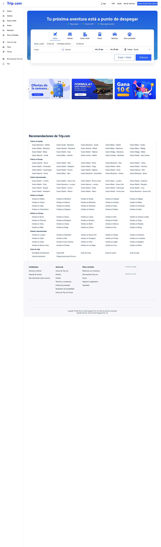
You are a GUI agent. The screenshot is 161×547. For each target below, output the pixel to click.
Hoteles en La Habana (137, 238)
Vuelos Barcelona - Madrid (41, 145)
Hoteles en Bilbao (136, 202)
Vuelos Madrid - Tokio (39, 184)
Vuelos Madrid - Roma (88, 163)
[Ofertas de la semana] (49, 89)
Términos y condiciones (63, 282)
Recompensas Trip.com (90, 274)
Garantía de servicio (35, 274)
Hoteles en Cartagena (88, 238)
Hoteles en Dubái (38, 238)
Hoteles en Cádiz (37, 206)
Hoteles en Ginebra (63, 245)
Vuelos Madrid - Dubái (88, 188)
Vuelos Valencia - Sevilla (40, 155)
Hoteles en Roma (38, 217)
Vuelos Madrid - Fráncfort (138, 166)
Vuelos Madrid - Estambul (138, 181)
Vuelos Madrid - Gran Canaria (139, 155)
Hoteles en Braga (62, 227)
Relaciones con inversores (91, 271)
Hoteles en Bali (62, 238)
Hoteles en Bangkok (137, 242)
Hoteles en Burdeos (87, 220)
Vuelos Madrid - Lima (137, 188)
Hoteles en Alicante (87, 209)
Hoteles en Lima (111, 245)
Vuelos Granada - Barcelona (114, 155)
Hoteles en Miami (136, 245)
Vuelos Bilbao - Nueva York (114, 184)
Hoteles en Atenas (63, 224)
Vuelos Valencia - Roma (40, 173)
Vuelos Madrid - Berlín (112, 166)
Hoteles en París (110, 217)
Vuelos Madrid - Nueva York (66, 181)
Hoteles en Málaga (136, 199)
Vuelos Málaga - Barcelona (114, 152)
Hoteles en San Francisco (65, 242)
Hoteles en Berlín (87, 224)
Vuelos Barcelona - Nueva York (140, 191)
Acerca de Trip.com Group (64, 292)
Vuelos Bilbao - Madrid (113, 145)
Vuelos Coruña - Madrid (89, 155)
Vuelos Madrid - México (64, 191)
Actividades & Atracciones (40, 253)
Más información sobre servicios (39, 278)
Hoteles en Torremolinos (40, 209)
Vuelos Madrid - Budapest (65, 166)
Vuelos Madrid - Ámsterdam (41, 166)
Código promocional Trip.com (66, 256)
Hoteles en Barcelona (88, 202)
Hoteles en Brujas (136, 227)
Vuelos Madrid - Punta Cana (114, 191)
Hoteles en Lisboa (87, 217)
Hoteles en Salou (111, 206)
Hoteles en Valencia (63, 202)
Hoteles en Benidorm (64, 199)
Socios (84, 278)
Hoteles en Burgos (111, 209)
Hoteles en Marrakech (64, 235)
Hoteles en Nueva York (88, 235)
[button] (3, 3)
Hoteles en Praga (136, 220)
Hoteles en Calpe (136, 209)
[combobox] (37, 49)
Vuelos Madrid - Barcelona (41, 148)
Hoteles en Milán (37, 227)
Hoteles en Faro (110, 227)
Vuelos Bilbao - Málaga (137, 148)
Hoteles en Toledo (38, 202)
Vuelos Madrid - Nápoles (89, 170)
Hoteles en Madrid (38, 199)
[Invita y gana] (135, 89)
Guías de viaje (134, 253)
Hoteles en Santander (137, 206)
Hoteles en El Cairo (111, 238)
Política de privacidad (63, 285)
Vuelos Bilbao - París (63, 173)
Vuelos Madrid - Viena (112, 170)
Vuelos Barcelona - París (113, 163)
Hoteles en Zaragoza (63, 209)
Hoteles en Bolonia (111, 224)
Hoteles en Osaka (38, 242)
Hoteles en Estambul (137, 235)
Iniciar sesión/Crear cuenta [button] (147, 3)
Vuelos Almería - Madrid (89, 148)
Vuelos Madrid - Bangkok (138, 184)
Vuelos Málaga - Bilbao (137, 152)
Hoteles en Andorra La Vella (139, 217)
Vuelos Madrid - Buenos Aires (91, 181)
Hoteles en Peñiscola (88, 206)
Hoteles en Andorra (112, 202)
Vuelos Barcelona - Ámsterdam (91, 173)
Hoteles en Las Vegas (88, 245)
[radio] (39, 44)
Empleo (58, 278)
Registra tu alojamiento (90, 282)
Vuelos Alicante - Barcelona (66, 148)
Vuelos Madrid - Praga (88, 166)
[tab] (55, 36)
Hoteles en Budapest (64, 220)
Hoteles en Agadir (111, 242)
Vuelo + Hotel (124, 57)
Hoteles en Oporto (63, 217)
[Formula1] (92, 89)
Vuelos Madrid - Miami (88, 191)
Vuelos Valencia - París (137, 170)
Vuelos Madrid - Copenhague (42, 170)
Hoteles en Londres (38, 235)
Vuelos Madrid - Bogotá (40, 188)
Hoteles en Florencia (39, 220)
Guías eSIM (60, 253)
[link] (103, 3)
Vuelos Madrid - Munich (65, 170)
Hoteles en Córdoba (63, 206)
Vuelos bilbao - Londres (113, 181)
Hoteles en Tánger (111, 235)
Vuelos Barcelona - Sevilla (89, 145)
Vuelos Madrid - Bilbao (39, 152)
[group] (73, 24)
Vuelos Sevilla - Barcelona (65, 145)
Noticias (58, 274)
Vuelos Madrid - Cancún (65, 188)
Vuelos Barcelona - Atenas (114, 173)
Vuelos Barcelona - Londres (66, 184)
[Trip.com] (14, 3)
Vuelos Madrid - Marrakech (41, 191)
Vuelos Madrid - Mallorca (89, 152)
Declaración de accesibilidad (65, 289)
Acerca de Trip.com (62, 271)
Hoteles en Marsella (136, 224)
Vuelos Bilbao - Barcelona (114, 148)
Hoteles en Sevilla (87, 199)
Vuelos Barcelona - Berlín (138, 173)
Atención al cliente (35, 271)
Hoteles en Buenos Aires (40, 245)
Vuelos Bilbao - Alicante (65, 155)
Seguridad (85, 285)
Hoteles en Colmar (87, 227)
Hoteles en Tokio (86, 242)
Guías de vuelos (110, 253)
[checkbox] (80, 44)
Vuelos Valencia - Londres (89, 184)
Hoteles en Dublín (111, 220)
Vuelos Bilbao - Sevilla (137, 145)
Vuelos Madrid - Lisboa (137, 163)
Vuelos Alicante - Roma (40, 163)
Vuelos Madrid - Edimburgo (114, 188)
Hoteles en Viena (38, 224)
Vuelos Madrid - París (64, 163)
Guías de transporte (38, 256)
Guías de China (86, 253)
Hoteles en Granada (112, 199)
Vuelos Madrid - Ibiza (64, 152)
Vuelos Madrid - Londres (40, 181)
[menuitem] (12, 11)
